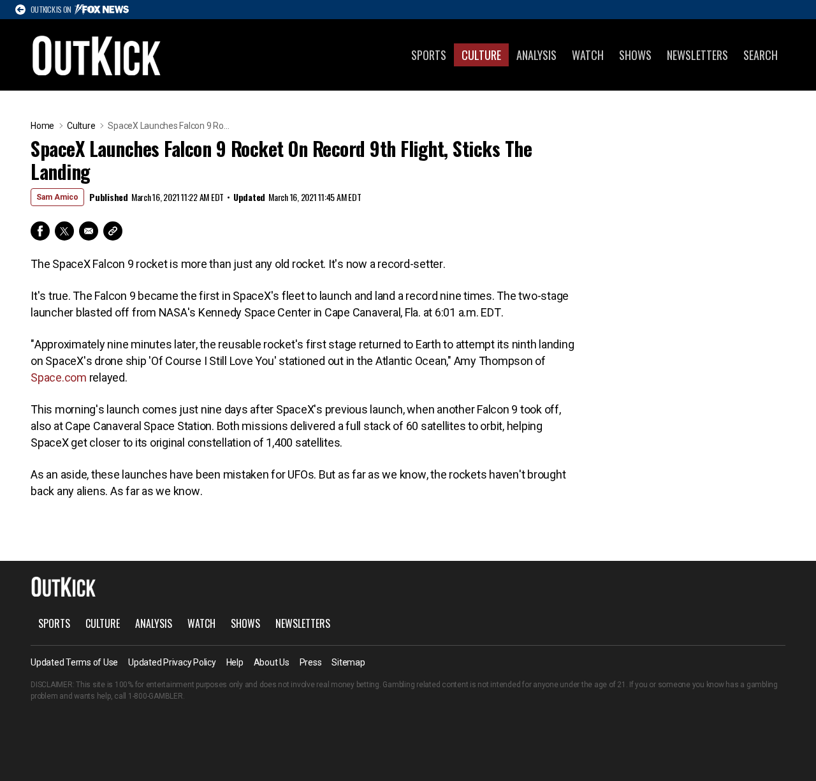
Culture (481, 55)
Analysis (536, 55)
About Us (271, 662)
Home (42, 126)
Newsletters (697, 55)
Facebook (40, 231)
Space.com (59, 377)
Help (235, 662)
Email (88, 231)
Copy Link (112, 231)
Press (311, 662)
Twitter (64, 231)
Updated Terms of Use (74, 662)
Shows (635, 55)
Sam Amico (57, 197)
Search (760, 55)
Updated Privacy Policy (172, 662)
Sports (428, 55)
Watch (588, 55)
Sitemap (348, 662)
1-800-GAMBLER (155, 696)
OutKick (97, 54)
